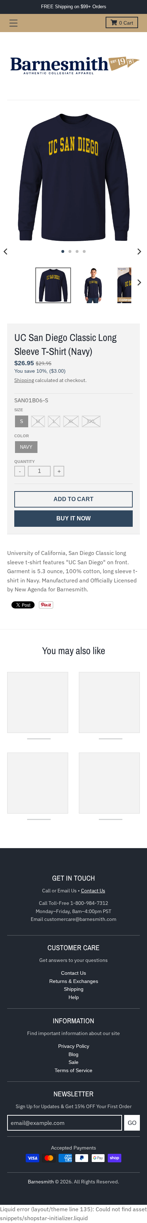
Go (132, 1123)
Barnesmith (41, 1181)
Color (21, 436)
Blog (73, 1054)
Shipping (24, 380)
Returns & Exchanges (73, 981)
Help (74, 997)
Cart (126, 23)
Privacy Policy (73, 1046)
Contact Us (93, 890)
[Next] (139, 251)
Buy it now (73, 518)
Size (18, 410)
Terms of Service (73, 1070)
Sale (73, 1062)
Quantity (24, 461)
